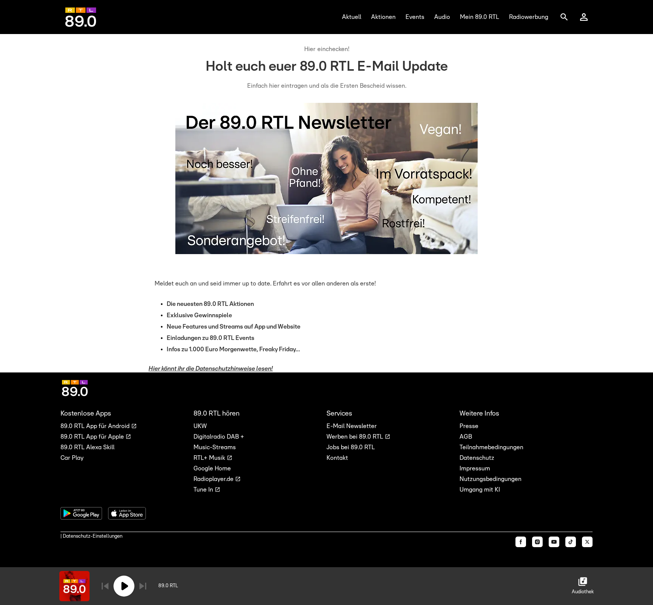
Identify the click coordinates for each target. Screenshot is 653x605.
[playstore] (81, 513)
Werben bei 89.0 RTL (355, 437)
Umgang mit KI (480, 490)
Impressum (475, 468)
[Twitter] (587, 542)
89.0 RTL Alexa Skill (87, 447)
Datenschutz (477, 458)
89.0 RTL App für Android (95, 426)
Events (414, 17)
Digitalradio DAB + (218, 437)
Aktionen (383, 17)
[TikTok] (570, 542)
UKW (200, 426)
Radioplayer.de (214, 479)
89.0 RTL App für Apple (92, 437)
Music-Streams (214, 447)
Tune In (204, 490)
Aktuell (351, 17)
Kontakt (337, 458)
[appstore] (127, 513)
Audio (442, 17)
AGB (466, 437)
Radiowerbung (528, 17)
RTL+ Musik (210, 458)
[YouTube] (554, 542)
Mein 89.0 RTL (479, 17)
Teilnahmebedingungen (491, 447)
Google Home (212, 468)
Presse (469, 426)
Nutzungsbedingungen (490, 479)
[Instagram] (537, 542)
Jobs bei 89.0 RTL (350, 447)
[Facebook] (520, 542)
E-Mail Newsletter (351, 426)
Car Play (72, 458)
